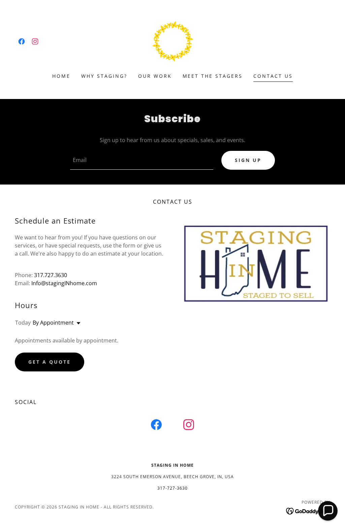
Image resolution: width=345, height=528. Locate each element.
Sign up (248, 160)
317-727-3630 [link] (172, 488)
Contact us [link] (273, 76)
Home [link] (61, 76)
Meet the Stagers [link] (213, 76)
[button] (77, 323)
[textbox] (141, 160)
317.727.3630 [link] (50, 275)
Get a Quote (49, 362)
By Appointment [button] (53, 322)
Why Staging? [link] (104, 76)
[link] (21, 41)
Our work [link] (155, 76)
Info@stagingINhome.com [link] (64, 283)
